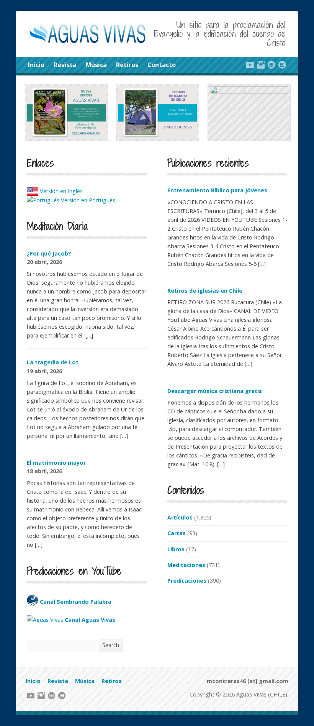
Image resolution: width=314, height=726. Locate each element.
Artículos (180, 517)
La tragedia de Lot (52, 362)
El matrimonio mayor (56, 462)
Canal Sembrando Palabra (74, 601)
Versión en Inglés (60, 191)
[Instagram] (261, 65)
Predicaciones (186, 580)
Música (96, 65)
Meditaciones (186, 565)
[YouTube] (250, 65)
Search (110, 645)
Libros (176, 549)
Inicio (36, 65)
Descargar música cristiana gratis (214, 391)
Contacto (161, 65)
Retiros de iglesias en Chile (204, 290)
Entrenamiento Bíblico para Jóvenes (217, 190)
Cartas (176, 533)
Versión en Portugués (87, 200)
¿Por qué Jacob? (49, 253)
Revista (65, 65)
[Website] (271, 65)
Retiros (127, 65)
